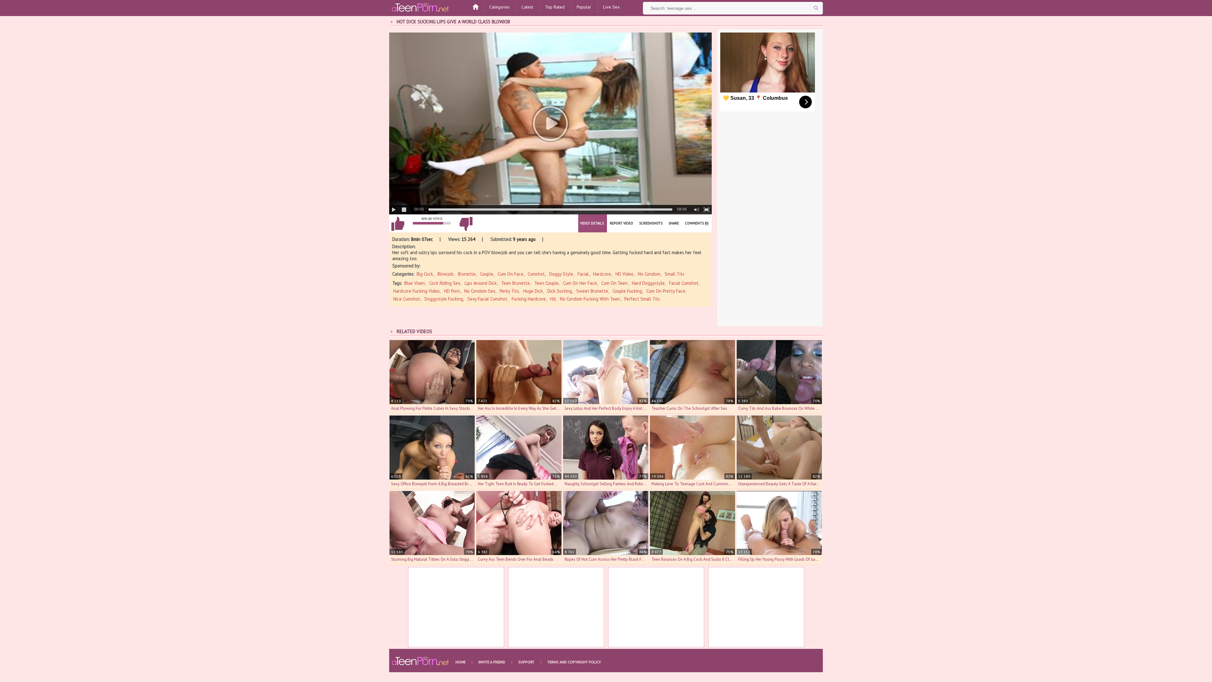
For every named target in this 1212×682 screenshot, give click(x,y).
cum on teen (614, 283)
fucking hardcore (529, 299)
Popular (584, 7)
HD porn (452, 291)
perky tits (509, 291)
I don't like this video (465, 223)
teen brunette (515, 283)
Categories (499, 7)
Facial (583, 274)
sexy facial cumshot (487, 299)
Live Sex (611, 7)
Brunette (467, 274)
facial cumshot (683, 283)
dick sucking (559, 291)
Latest (527, 7)
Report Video (621, 223)
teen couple (546, 283)
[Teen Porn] (420, 7)
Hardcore (602, 274)
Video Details (592, 223)
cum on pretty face (665, 291)
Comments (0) (697, 223)
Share (673, 223)
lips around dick (481, 283)
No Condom (649, 274)
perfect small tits (642, 299)
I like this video (397, 223)
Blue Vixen (414, 283)
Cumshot (536, 274)
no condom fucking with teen (590, 299)
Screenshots (650, 223)
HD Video (624, 274)
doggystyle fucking (444, 299)
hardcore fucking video (416, 291)
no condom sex (479, 291)
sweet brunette (592, 291)
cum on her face (580, 283)
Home (460, 662)
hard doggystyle (648, 283)
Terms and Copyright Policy (574, 662)
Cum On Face (510, 274)
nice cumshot (406, 299)
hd (553, 299)
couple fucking (627, 291)
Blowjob (445, 274)
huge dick (533, 291)
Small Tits (674, 274)
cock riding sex (444, 283)
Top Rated (555, 7)
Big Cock (425, 274)
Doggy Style (561, 274)
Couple (486, 274)
